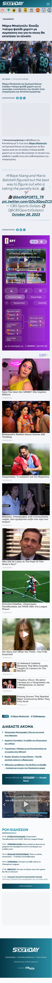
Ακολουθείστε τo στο (26, 779)
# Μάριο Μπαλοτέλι (20, 716)
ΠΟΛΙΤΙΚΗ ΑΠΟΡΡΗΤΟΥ (26, 957)
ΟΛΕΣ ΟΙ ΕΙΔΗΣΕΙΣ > (26, 886)
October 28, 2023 (26, 214)
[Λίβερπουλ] (32, 10)
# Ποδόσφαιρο (38, 716)
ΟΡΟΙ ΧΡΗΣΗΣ (41, 957)
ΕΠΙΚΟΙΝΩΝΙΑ (10, 957)
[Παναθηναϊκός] (9, 10)
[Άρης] (26, 10)
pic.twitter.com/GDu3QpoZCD (27, 201)
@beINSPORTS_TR (28, 197)
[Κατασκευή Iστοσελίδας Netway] (30, 968)
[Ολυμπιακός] (3, 10)
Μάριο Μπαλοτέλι (38, 143)
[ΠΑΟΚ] (20, 10)
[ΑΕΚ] (14, 10)
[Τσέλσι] (49, 10)
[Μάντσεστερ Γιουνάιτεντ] (38, 10)
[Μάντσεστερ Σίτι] (44, 10)
